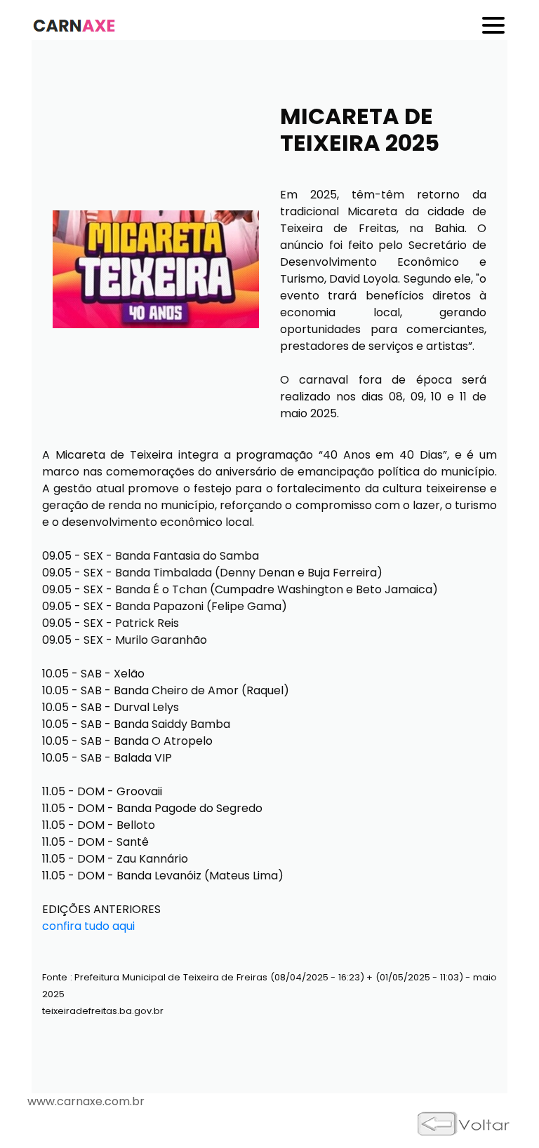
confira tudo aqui (88, 926)
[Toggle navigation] (494, 25)
